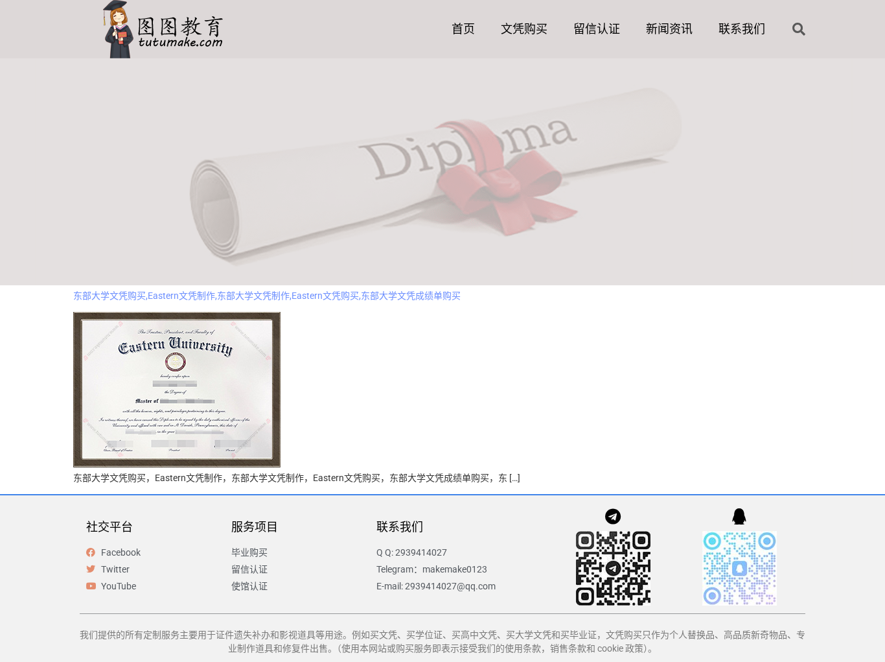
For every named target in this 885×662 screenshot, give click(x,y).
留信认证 (596, 29)
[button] (799, 29)
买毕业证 (578, 635)
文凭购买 (524, 29)
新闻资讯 (669, 29)
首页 (463, 29)
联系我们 (741, 29)
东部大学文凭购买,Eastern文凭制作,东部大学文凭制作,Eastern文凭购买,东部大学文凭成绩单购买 (267, 295)
